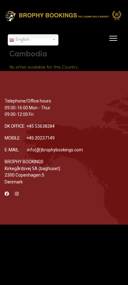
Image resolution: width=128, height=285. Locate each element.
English (22, 40)
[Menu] (112, 42)
